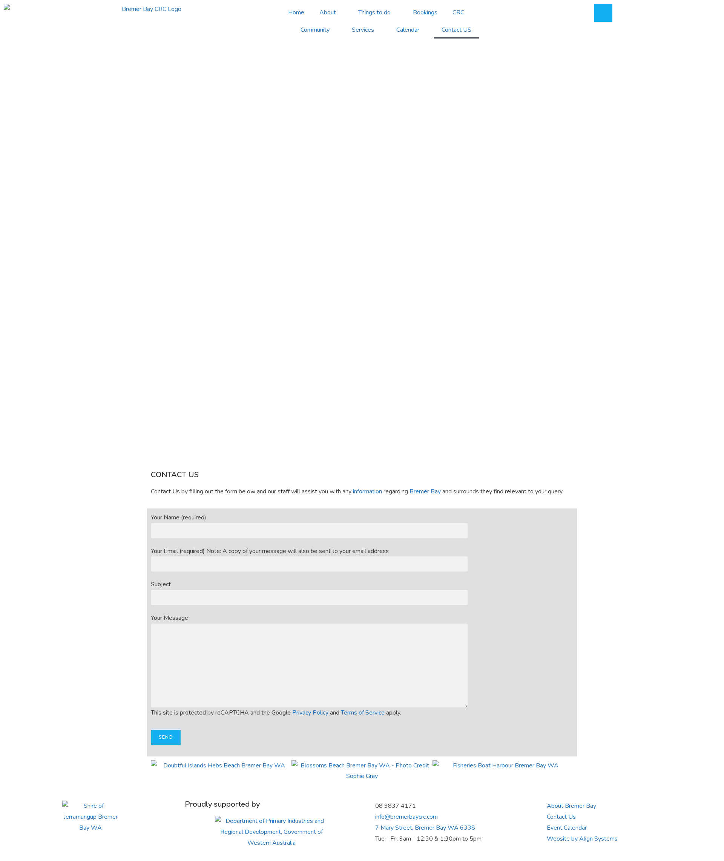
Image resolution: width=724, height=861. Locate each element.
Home (296, 12)
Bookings (425, 12)
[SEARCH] (603, 13)
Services (363, 30)
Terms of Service (363, 713)
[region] (362, 286)
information (367, 491)
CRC (458, 12)
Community (315, 30)
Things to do (374, 12)
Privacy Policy (310, 713)
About (327, 12)
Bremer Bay (425, 491)
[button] (158, 771)
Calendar (407, 30)
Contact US (456, 30)
